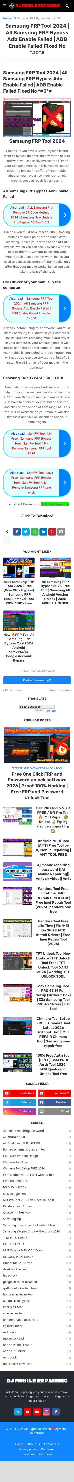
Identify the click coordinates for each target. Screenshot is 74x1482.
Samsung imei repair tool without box (37, 1225)
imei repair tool (37, 1313)
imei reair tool (37, 1307)
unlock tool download (37, 1364)
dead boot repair (37, 1269)
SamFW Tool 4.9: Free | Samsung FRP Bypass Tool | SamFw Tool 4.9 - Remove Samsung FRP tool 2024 (31, 443)
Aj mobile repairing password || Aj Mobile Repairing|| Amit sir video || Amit (53, 872)
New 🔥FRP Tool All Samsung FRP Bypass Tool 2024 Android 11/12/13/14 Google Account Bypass (18, 647)
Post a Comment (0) (37, 680)
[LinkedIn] (43, 532)
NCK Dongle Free (37, 1194)
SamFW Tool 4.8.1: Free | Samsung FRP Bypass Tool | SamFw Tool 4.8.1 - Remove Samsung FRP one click (32, 482)
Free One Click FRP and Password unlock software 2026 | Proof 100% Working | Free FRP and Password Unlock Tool (37, 785)
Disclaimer (48, 1449)
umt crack (37, 1357)
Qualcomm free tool (37, 1212)
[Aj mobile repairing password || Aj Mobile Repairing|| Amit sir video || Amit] (17, 871)
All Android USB (37, 1137)
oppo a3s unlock (37, 1351)
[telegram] (18, 1411)
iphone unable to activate (37, 1320)
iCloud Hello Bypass (37, 1301)
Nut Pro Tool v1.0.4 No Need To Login (37, 1200)
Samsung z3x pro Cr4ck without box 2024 (37, 1231)
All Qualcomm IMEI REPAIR (37, 1143)
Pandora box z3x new (37, 1206)
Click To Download (37, 515)
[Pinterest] (52, 532)
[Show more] (7, 540)
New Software (59, 690)
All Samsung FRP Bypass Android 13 (36, 18)
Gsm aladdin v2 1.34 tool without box (37, 1175)
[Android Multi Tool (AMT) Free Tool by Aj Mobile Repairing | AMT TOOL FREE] (17, 847)
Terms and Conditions (37, 1454)
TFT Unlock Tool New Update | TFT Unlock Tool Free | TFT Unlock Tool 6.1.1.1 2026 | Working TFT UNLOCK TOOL (53, 964)
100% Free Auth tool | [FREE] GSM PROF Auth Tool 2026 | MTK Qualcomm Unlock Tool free (53, 1064)
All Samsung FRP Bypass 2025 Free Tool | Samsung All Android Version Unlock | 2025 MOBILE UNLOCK (55, 592)
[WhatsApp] (34, 532)
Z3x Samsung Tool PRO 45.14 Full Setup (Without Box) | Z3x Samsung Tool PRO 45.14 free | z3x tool (53, 997)
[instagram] (46, 1411)
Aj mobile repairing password (37, 1131)
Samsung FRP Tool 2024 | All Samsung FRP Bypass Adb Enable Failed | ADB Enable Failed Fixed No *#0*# (33, 308)
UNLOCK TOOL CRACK (37, 1257)
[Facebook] (17, 532)
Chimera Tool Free (37, 1162)
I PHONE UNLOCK (37, 1181)
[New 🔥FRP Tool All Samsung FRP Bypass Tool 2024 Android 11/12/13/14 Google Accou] (19, 620)
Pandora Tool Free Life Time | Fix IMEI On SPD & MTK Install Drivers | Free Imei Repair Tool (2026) (53, 932)
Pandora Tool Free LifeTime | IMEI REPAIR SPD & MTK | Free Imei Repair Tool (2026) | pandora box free (53, 900)
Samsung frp (37, 1219)
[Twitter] (26, 532)
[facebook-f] (56, 1411)
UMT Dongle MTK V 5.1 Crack (37, 1250)
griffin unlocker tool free (37, 1288)
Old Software (13, 690)
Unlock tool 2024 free (37, 1263)
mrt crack (37, 1332)
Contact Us (51, 1444)
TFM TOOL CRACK (37, 1238)
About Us (33, 1444)
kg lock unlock (37, 1326)
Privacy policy (27, 1449)
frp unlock (37, 1275)
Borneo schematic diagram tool (37, 1149)
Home (7, 18)
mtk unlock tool (37, 1338)
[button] (4, 6)
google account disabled (37, 1282)
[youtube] (27, 1411)
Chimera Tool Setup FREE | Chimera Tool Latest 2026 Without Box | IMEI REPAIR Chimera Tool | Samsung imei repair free (53, 1032)
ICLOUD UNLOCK (37, 1187)
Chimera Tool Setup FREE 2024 (37, 1168)
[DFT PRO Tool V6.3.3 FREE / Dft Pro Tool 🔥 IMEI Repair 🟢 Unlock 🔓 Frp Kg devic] (17, 815)
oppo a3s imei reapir (37, 1345)
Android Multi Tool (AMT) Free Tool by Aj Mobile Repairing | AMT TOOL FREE (53, 848)
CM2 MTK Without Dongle (37, 1156)
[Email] (61, 532)
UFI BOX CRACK (37, 1244)
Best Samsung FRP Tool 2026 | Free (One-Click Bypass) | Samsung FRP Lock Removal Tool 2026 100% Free (18, 592)
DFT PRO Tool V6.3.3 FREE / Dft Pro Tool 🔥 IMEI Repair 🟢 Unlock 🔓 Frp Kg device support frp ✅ (53, 819)
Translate (49, 711)
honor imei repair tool (37, 1294)
